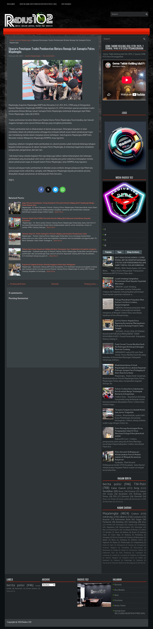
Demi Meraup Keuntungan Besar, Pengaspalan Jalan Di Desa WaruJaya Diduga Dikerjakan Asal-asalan (129, 432)
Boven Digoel (118, 537)
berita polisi (112, 484)
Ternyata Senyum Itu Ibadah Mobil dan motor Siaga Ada (130, 411)
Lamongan (139, 553)
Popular (108, 252)
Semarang (132, 522)
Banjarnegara (124, 527)
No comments (48, 56)
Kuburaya (138, 527)
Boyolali (106, 519)
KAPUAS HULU (137, 540)
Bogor (134, 532)
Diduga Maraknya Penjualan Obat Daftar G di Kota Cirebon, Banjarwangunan (129, 302)
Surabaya (126, 530)
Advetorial (136, 499)
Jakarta (123, 516)
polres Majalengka (23, 40)
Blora (114, 540)
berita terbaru (31, 588)
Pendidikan (108, 491)
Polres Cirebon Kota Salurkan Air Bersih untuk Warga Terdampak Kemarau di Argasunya (129, 391)
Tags (119, 252)
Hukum (143, 491)
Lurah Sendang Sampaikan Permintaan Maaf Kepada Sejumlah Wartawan (130, 281)
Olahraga (137, 494)
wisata (110, 494)
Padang (128, 535)
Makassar (142, 555)
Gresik (105, 545)
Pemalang (139, 535)
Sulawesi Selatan (118, 563)
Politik (113, 499)
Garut (117, 532)
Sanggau (106, 537)
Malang (125, 532)
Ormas (105, 496)
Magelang (110, 527)
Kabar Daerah (118, 487)
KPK (144, 499)
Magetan (133, 555)
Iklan (117, 595)
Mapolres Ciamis (128, 558)
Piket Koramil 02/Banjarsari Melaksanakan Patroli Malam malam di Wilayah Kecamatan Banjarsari (128, 456)
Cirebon (135, 513)
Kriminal (131, 491)
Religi (136, 487)
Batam (105, 540)
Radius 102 (26, 622)
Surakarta (137, 517)
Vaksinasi (10, 591)
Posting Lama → (91, 284)
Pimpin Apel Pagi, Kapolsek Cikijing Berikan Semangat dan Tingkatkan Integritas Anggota (59, 249)
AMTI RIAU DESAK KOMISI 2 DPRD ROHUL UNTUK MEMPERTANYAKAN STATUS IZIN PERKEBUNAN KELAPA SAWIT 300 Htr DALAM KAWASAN (130, 261)
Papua (115, 542)
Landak (114, 555)
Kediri (112, 545)
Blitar (144, 522)
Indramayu (108, 516)
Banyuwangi (138, 547)
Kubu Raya (115, 535)
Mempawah (121, 545)
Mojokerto (106, 560)
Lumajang (123, 555)
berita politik (124, 499)
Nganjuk (106, 542)
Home (12, 40)
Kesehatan (123, 494)
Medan (140, 558)
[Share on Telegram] (55, 190)
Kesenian (109, 501)
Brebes (115, 550)
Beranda (55, 284)
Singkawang (138, 542)
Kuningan (120, 524)
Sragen (139, 519)
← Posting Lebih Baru (17, 284)
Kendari (108, 532)
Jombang (123, 540)
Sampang (140, 545)
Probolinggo (128, 560)
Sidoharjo (139, 560)
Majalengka (110, 513)
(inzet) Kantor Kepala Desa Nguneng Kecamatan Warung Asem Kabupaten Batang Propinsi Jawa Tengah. (130, 324)
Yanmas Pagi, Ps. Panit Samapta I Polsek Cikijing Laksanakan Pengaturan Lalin (54, 234)
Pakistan (117, 560)
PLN (115, 496)
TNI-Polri (140, 484)
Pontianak (107, 522)
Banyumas (139, 537)
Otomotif (138, 496)
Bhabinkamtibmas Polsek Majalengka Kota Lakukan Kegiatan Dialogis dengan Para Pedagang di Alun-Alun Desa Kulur (130, 369)
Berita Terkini (120, 605)
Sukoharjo (142, 524)
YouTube (118, 502)
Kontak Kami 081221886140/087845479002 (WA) (38, 4)
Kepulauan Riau (109, 553)
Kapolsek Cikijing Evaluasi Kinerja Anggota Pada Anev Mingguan (48, 264)
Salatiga (131, 545)
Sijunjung (106, 563)
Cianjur (131, 524)
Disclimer (11, 4)
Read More (59, 212)
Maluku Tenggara (112, 558)
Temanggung (131, 563)
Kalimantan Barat (122, 519)
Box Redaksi (66, 4)
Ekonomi (125, 496)
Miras (105, 499)
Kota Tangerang (125, 553)
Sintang (129, 537)
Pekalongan (125, 542)
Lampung (106, 555)
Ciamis (143, 530)
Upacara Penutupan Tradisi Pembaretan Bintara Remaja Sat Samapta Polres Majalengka (52, 50)
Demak (109, 524)
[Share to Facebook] (41, 190)
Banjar (135, 530)
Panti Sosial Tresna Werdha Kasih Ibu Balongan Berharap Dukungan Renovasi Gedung (129, 347)
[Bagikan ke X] (48, 190)
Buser (121, 491)
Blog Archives (133, 252)
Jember (123, 550)
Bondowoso (106, 550)
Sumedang (125, 547)
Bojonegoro (114, 530)
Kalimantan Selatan (136, 550)
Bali (104, 530)
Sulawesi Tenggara (110, 547)
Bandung (119, 522)
